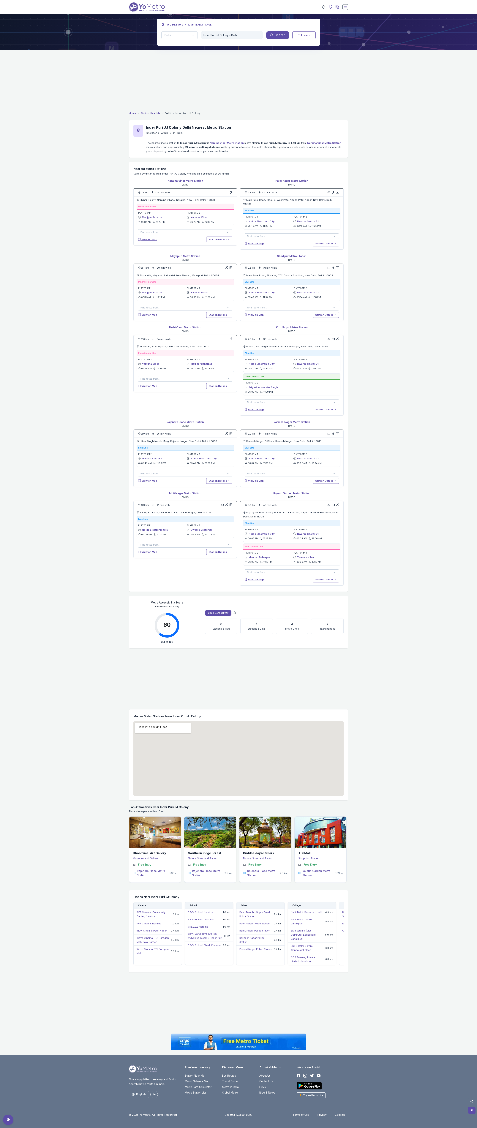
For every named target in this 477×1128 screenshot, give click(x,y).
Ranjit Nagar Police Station (254, 930)
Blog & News (267, 1092)
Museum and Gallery (146, 858)
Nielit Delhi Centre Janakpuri (301, 921)
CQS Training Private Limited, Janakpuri (303, 959)
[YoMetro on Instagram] (305, 1076)
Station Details (218, 239)
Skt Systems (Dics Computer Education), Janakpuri (303, 934)
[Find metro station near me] (330, 7)
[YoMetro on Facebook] (298, 1076)
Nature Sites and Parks (202, 858)
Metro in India (230, 1087)
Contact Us (266, 1081)
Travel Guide (230, 1081)
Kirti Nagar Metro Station (291, 327)
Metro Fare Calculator (198, 1087)
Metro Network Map (197, 1081)
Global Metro (230, 1092)
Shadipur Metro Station (292, 256)
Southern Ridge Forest (204, 853)
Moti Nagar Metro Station (185, 493)
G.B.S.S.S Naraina (198, 926)
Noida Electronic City (262, 221)
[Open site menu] (345, 7)
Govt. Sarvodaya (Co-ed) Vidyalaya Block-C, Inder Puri (205, 935)
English (141, 1094)
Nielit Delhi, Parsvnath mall (306, 912)
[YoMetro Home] (147, 7)
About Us (265, 1075)
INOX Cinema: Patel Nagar (152, 930)
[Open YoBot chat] (8, 1120)
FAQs (262, 1087)
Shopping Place (308, 858)
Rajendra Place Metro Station (185, 422)
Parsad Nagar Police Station (255, 949)
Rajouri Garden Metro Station (291, 493)
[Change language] (337, 7)
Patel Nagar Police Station (254, 923)
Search (280, 35)
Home (132, 113)
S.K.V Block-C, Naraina (201, 919)
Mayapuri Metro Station (185, 256)
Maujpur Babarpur (152, 217)
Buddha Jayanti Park (258, 853)
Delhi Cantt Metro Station (185, 327)
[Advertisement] (238, 81)
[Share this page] (471, 1101)
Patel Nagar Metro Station (291, 180)
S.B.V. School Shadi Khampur (205, 945)
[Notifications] (323, 7)
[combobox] (232, 35)
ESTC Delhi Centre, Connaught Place (302, 947)
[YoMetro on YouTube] (318, 1076)
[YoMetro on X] (312, 1076)
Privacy (322, 1114)
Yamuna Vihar (199, 217)
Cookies (340, 1114)
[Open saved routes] (472, 1110)
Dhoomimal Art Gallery (149, 853)
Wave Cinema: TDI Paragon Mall (153, 951)
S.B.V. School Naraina (200, 912)
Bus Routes (229, 1075)
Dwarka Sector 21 (308, 221)
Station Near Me (150, 113)
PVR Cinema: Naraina (149, 923)
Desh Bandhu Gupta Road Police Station (254, 914)
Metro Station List (195, 1092)
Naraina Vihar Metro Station (227, 142)
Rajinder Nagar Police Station (252, 939)
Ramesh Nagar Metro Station (292, 422)
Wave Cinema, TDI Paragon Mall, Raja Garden (153, 939)
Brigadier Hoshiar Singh (263, 387)
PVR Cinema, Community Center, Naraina (151, 914)
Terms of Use (301, 1114)
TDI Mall (304, 853)
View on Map (149, 239)
